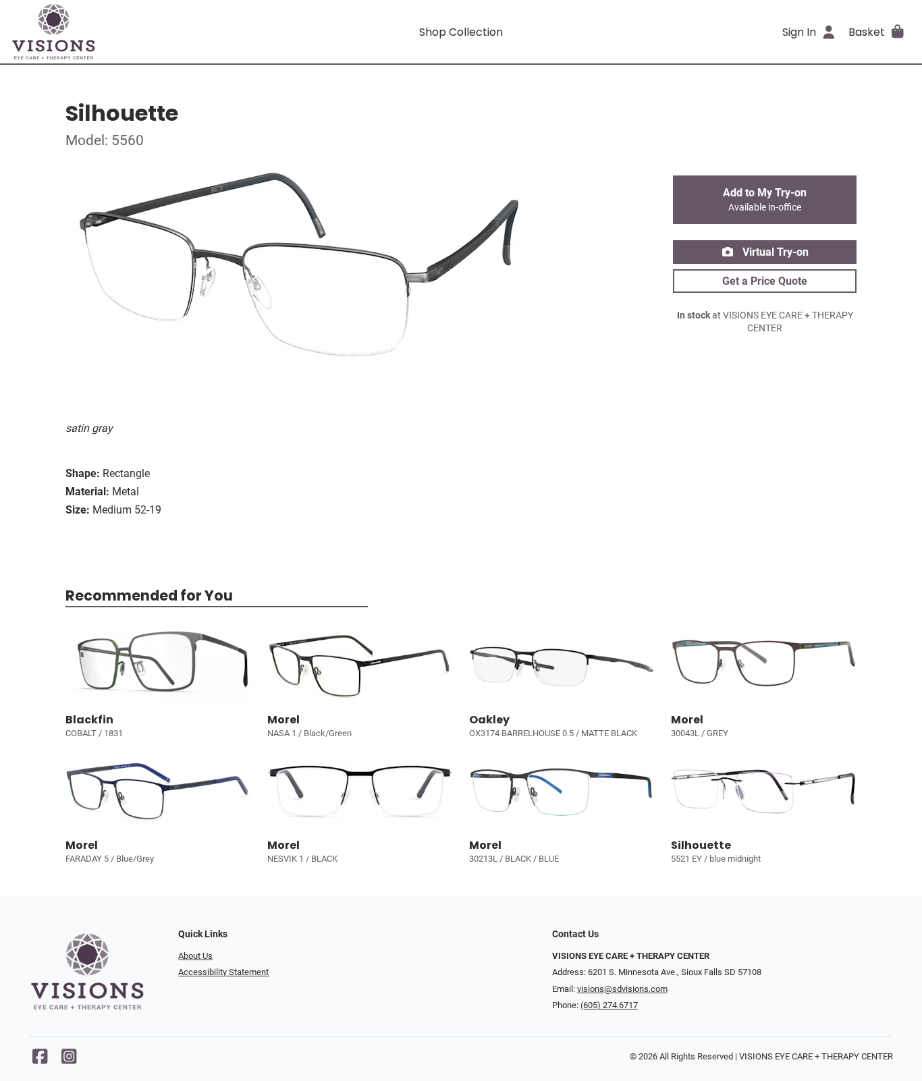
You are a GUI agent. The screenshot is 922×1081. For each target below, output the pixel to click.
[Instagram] (69, 1060)
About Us (195, 956)
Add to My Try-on (765, 199)
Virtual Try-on (774, 252)
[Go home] (123, 31)
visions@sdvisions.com (622, 989)
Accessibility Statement (223, 972)
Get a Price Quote (764, 281)
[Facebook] (40, 1060)
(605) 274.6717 (609, 1005)
